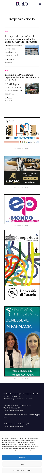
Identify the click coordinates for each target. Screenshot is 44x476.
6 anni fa (8, 62)
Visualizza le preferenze (22, 470)
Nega (22, 464)
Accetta (22, 457)
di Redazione (10, 59)
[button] (40, 434)
